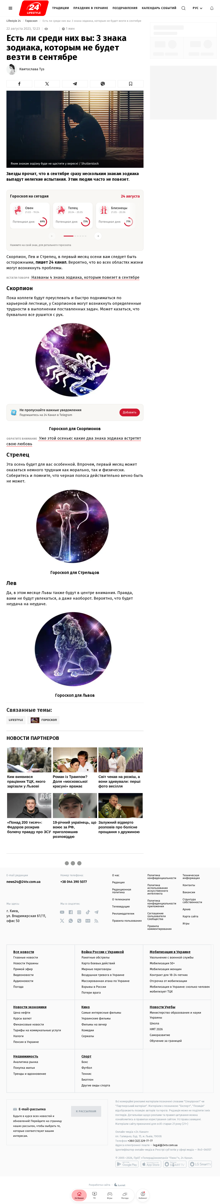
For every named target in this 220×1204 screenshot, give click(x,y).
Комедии (87, 1030)
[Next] (98, 236)
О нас (115, 875)
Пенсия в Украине (26, 1042)
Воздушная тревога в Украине (102, 975)
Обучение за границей (166, 1041)
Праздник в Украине (90, 8)
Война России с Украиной (102, 952)
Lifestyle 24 (13, 21)
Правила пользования (127, 920)
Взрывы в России (93, 987)
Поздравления (125, 8)
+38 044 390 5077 (73, 882)
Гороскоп (31, 21)
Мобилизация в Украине (170, 952)
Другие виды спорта (95, 1085)
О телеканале (121, 899)
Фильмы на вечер (94, 1024)
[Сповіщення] (212, 8)
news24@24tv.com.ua (23, 882)
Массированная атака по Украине (105, 981)
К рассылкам (86, 1111)
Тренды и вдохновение (29, 1074)
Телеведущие (121, 906)
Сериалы (87, 1036)
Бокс (84, 1062)
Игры (186, 923)
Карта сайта (190, 916)
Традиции (60, 8)
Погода (18, 987)
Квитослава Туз (31, 69)
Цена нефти (21, 1012)
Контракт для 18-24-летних (169, 975)
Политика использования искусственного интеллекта (157, 889)
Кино (85, 1007)
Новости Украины (25, 963)
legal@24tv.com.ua (165, 1145)
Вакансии (189, 892)
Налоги (18, 1036)
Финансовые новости (28, 1024)
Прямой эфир (23, 969)
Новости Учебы (162, 1007)
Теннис (86, 1074)
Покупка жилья (24, 1068)
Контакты (189, 885)
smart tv (174, 1164)
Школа (154, 1023)
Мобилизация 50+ (162, 963)
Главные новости (25, 957)
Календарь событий (159, 8)
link (62, 912)
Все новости (23, 952)
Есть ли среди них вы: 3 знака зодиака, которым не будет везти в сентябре (92, 21)
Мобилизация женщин (166, 969)
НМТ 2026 (156, 1029)
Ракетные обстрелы (95, 957)
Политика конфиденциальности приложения (161, 903)
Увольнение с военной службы (172, 957)
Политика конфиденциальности (161, 877)
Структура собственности (192, 901)
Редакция (118, 882)
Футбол (86, 1068)
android (127, 1164)
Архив (187, 909)
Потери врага (91, 992)
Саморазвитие (160, 1035)
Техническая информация (191, 877)
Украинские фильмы (96, 1018)
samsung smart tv (200, 1164)
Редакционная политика (121, 891)
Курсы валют (22, 1018)
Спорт (86, 1056)
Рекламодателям (123, 913)
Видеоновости (23, 975)
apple (151, 1164)
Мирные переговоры (96, 969)
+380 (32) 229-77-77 (140, 1140)
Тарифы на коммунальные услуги (37, 1030)
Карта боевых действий (98, 963)
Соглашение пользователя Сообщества (156, 916)
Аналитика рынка (25, 1062)
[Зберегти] (130, 83)
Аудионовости (23, 981)
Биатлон (87, 1079)
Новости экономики (29, 1007)
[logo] (34, 8)
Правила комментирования (159, 927)
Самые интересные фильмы (101, 1012)
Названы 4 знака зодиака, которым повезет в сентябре (84, 277)
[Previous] (52, 236)
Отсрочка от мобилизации (168, 981)
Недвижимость (25, 1056)
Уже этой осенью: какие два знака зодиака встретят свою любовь (73, 441)
